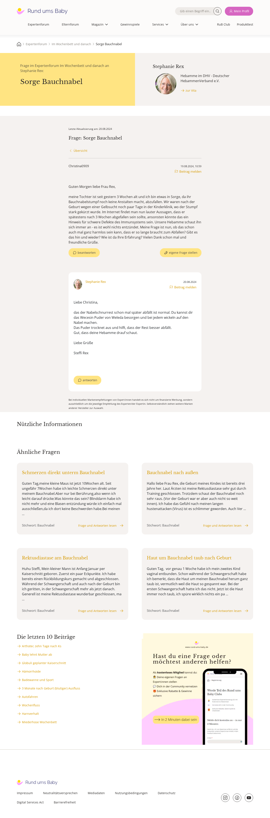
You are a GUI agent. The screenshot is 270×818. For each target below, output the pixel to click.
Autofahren (30, 697)
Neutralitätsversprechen (60, 793)
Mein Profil (241, 11)
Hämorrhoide (31, 671)
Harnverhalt (30, 714)
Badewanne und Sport (38, 680)
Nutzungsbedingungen (131, 793)
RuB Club (223, 24)
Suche (217, 11)
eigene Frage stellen (183, 253)
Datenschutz (167, 793)
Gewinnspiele (130, 24)
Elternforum (70, 24)
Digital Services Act (30, 802)
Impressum (25, 793)
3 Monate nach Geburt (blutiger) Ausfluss (51, 688)
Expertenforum (38, 24)
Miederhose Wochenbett (39, 722)
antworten (90, 380)
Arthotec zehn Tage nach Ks (41, 646)
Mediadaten (96, 793)
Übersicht (80, 151)
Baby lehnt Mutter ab (37, 655)
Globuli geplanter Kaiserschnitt (44, 663)
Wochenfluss (31, 705)
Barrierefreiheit (65, 802)
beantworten (87, 253)
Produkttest (245, 24)
